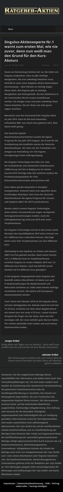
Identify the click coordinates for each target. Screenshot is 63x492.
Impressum (9, 483)
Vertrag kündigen (38, 486)
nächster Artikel (50, 354)
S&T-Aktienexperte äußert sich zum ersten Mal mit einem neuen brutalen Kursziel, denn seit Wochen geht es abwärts (35, 360)
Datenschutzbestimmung (30, 483)
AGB (47, 483)
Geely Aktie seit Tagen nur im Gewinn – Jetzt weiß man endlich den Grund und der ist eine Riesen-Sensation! (30, 346)
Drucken (46, 65)
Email (56, 65)
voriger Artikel (12, 341)
